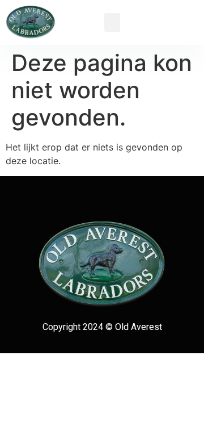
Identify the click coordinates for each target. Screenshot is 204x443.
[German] (173, 11)
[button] (112, 22)
